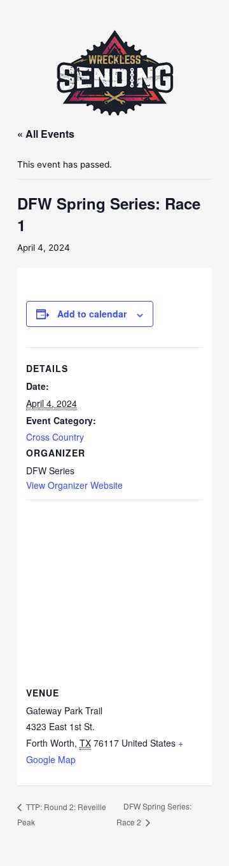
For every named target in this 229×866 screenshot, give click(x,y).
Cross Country (55, 436)
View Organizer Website (74, 485)
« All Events (45, 133)
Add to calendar (92, 313)
